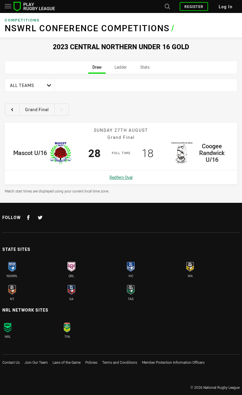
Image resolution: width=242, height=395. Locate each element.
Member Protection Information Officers (173, 362)
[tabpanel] (121, 136)
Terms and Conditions (119, 362)
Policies (91, 362)
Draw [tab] (97, 69)
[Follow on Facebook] (28, 217)
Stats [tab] (145, 69)
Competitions (22, 20)
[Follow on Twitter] (40, 217)
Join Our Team (36, 362)
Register (193, 6)
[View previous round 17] (12, 109)
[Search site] (166, 6)
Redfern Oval (121, 177)
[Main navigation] (8, 6)
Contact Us (11, 362)
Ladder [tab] (121, 69)
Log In (226, 6)
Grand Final (37, 109)
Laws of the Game (67, 362)
